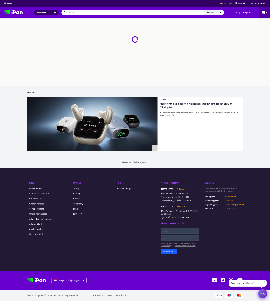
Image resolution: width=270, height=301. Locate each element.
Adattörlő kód (35, 224)
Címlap (76, 188)
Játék (75, 208)
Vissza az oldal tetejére (133, 162)
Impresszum (98, 295)
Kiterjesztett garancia (39, 193)
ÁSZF (109, 295)
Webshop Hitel (35, 188)
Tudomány (78, 203)
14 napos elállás (36, 208)
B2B (230, 3)
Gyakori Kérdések (37, 203)
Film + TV (77, 214)
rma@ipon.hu (230, 201)
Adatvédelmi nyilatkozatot (185, 245)
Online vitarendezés (38, 214)
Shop (238, 12)
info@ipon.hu (230, 208)
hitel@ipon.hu (230, 197)
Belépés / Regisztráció (127, 188)
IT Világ (163, 100)
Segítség (209, 183)
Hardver (76, 198)
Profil (120, 183)
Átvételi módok (36, 229)
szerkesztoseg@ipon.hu (234, 204)
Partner (223, 3)
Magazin (247, 12)
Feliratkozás (168, 251)
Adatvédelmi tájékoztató (40, 219)
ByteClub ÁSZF (122, 295)
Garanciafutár (35, 198)
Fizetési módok (36, 234)
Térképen (181, 189)
